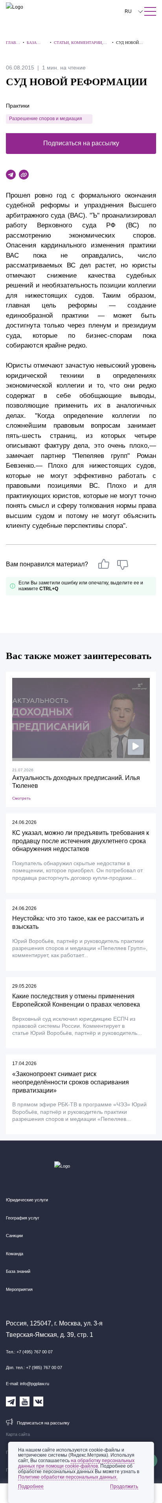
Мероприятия (19, 1289)
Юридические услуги (27, 1199)
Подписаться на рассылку (81, 143)
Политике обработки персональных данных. (68, 1477)
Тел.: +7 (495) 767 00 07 (29, 1351)
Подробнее (31, 1486)
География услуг (22, 1218)
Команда (14, 1253)
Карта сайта (18, 1434)
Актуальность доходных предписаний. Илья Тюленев (76, 781)
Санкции (14, 1235)
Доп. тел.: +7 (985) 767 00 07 (34, 1367)
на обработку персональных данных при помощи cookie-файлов (76, 1463)
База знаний (18, 1271)
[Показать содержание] (150, 11)
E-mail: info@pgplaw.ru (27, 1383)
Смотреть (21, 798)
